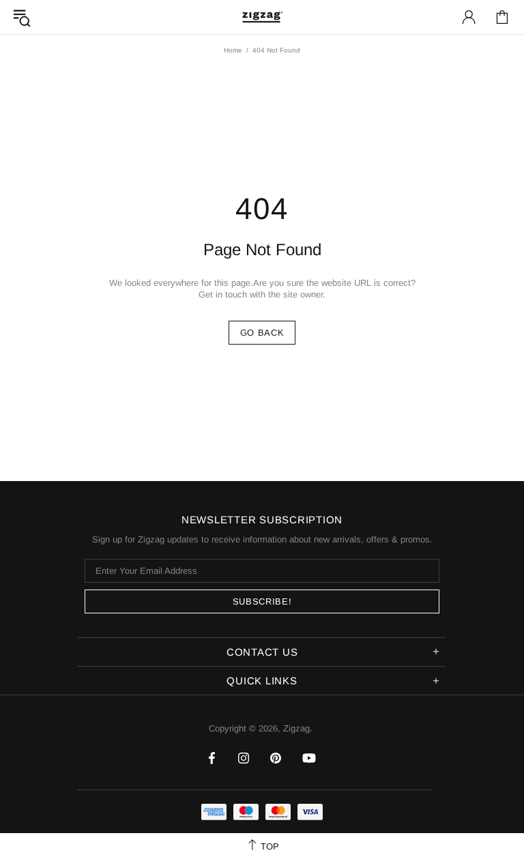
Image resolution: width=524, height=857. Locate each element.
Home (233, 50)
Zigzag (262, 17)
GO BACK (262, 333)
